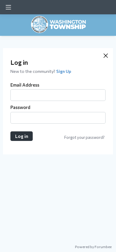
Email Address (24, 84)
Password (20, 107)
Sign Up (63, 71)
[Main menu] (8, 7)
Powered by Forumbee (93, 247)
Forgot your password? (84, 137)
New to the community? (33, 71)
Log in (21, 136)
